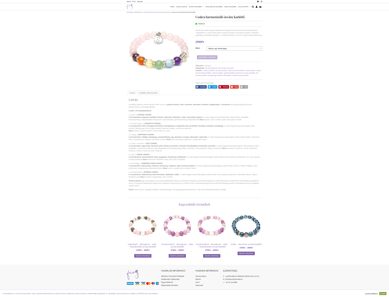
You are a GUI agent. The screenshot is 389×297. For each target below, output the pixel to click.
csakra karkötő (217, 73)
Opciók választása (143, 256)
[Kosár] (260, 7)
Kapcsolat (140, 1)
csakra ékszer (250, 70)
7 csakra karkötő (208, 70)
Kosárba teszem (207, 57)
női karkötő (227, 75)
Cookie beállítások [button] (371, 293)
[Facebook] (258, 1)
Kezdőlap (130, 12)
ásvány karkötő (221, 70)
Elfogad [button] (382, 293)
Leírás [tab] (132, 93)
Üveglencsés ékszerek (214, 7)
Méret (198, 48)
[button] (201, 87)
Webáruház (138, 12)
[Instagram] (261, 1)
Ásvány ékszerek (195, 7)
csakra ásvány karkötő (236, 70)
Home (172, 7)
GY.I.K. (134, 1)
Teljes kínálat (181, 7)
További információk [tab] (148, 93)
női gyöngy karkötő (215, 75)
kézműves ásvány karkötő (245, 73)
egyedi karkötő (229, 73)
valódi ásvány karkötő (240, 75)
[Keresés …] (253, 7)
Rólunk (129, 1)
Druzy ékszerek (230, 7)
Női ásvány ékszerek (163, 12)
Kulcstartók (243, 7)
